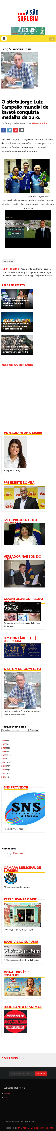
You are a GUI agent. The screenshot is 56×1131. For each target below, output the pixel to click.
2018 (5, 770)
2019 (5, 766)
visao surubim (39, 123)
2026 (5, 740)
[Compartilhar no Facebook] (3, 130)
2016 (5, 777)
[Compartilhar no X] (9, 130)
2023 (5, 751)
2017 (5, 773)
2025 (5, 744)
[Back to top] (49, 1124)
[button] (4, 38)
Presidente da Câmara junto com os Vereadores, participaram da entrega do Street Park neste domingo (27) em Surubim (27, 272)
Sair (6, 1097)
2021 (5, 759)
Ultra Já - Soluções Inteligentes (38, 1128)
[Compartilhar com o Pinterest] (15, 130)
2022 (6, 755)
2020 (6, 762)
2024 (5, 748)
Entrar (7, 1093)
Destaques (8, 261)
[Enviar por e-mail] (21, 130)
